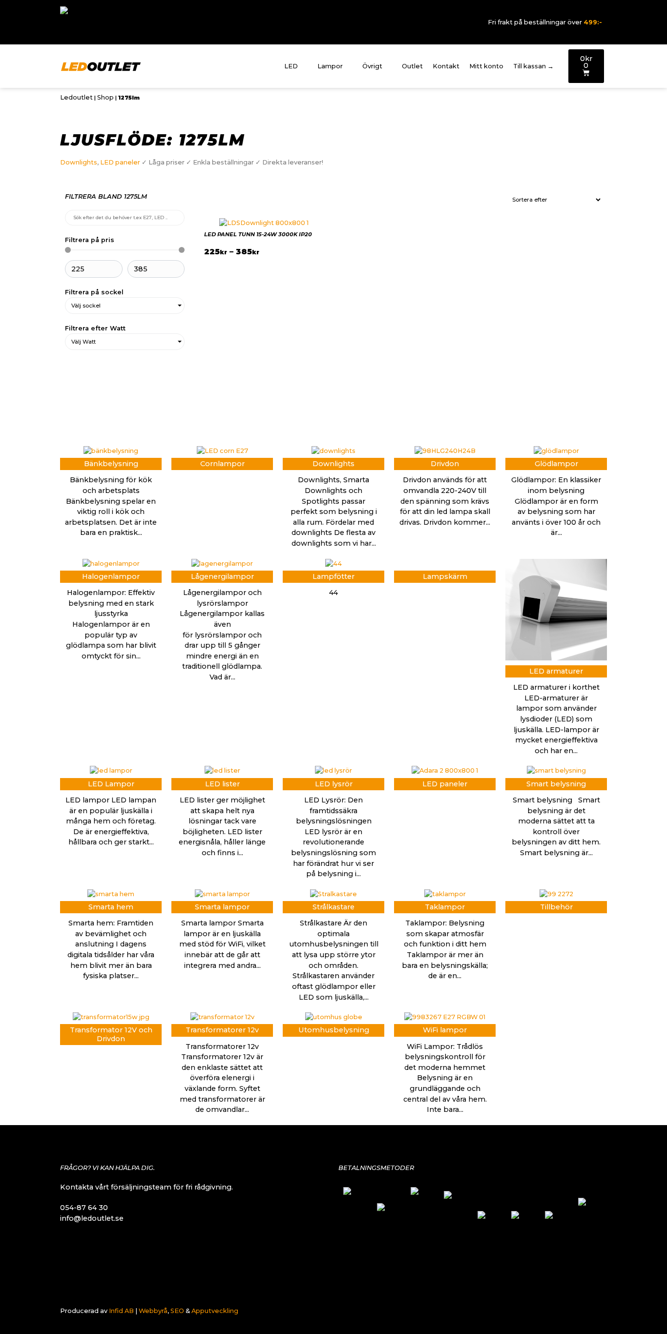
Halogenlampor (111, 576)
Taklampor (445, 907)
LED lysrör (334, 784)
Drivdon (445, 463)
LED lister (222, 784)
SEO (177, 1310)
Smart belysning (556, 784)
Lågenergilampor (222, 576)
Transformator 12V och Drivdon (111, 1034)
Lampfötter (333, 576)
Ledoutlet (76, 97)
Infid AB (121, 1310)
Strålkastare (333, 907)
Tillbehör (556, 907)
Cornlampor (222, 463)
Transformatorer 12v (222, 1030)
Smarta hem (110, 907)
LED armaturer (556, 671)
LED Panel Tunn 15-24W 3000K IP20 (258, 234)
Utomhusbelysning (333, 1030)
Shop (105, 97)
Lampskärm (445, 576)
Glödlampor (556, 463)
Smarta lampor (222, 907)
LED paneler (120, 162)
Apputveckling (214, 1310)
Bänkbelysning (111, 463)
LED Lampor (111, 784)
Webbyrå (153, 1310)
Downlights (78, 162)
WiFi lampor (445, 1030)
